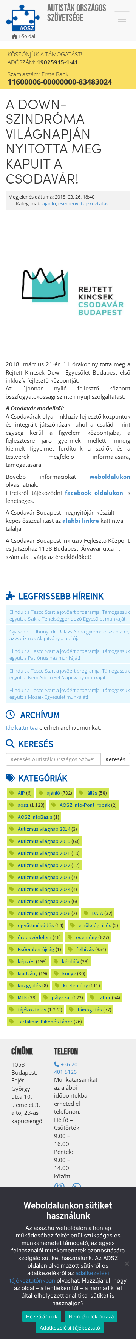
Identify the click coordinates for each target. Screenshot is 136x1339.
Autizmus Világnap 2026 (44, 913)
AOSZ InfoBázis (35, 817)
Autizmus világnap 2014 (44, 829)
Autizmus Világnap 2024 (44, 889)
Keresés (115, 759)
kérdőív (70, 961)
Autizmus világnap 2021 (44, 853)
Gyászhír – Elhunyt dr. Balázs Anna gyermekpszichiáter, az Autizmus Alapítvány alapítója (69, 635)
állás (92, 792)
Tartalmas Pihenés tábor (45, 1021)
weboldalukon (110, 476)
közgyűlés (29, 985)
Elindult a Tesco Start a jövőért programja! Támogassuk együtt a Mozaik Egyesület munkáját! (69, 693)
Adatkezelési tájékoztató (70, 1328)
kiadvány (28, 973)
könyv (69, 973)
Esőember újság (36, 949)
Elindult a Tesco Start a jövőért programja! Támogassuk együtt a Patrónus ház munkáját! (69, 654)
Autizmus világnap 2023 (44, 877)
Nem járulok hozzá (91, 1316)
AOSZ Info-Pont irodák (85, 805)
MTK (22, 997)
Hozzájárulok (41, 1316)
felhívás (85, 949)
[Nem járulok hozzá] (126, 1263)
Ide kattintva (22, 727)
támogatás (89, 1009)
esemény (68, 203)
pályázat (61, 997)
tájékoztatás (94, 203)
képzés (26, 961)
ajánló (49, 203)
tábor (104, 997)
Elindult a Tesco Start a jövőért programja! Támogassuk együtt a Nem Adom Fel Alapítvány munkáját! (69, 674)
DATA (97, 913)
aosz (23, 805)
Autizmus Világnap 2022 (44, 865)
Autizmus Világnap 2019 (44, 841)
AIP (21, 792)
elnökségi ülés (95, 925)
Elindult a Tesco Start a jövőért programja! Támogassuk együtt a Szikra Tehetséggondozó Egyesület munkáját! (69, 615)
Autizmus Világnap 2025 (44, 901)
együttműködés (36, 925)
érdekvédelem (34, 937)
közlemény (75, 985)
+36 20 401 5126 (65, 1068)
